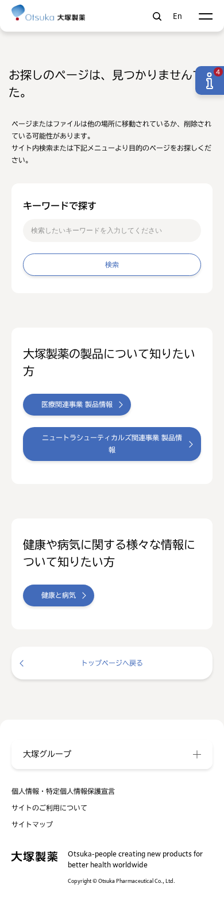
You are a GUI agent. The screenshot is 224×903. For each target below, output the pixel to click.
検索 (157, 16)
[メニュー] (205, 16)
